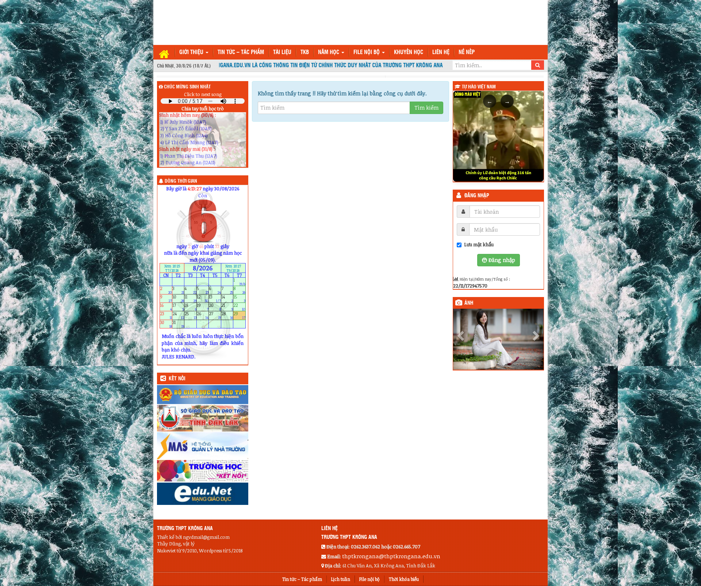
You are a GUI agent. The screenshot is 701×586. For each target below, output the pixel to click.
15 (239, 298)
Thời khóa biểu (404, 579)
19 (203, 307)
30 (166, 324)
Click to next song (203, 94)
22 (239, 307)
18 (190, 307)
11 (190, 298)
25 (190, 315)
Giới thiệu (192, 52)
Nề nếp (467, 52)
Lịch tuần (340, 579)
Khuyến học (408, 52)
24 (178, 315)
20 (215, 307)
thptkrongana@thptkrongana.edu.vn (391, 556)
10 (178, 298)
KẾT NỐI (177, 378)
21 (227, 307)
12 (203, 298)
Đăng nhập (476, 195)
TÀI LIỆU (282, 52)
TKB (304, 52)
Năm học (329, 52)
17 (178, 307)
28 (227, 315)
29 (239, 315)
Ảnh (468, 303)
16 (166, 307)
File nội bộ (367, 52)
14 (227, 298)
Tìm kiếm (426, 107)
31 (178, 324)
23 (166, 315)
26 (203, 315)
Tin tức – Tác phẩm (241, 52)
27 (215, 315)
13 (215, 298)
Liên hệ (440, 52)
